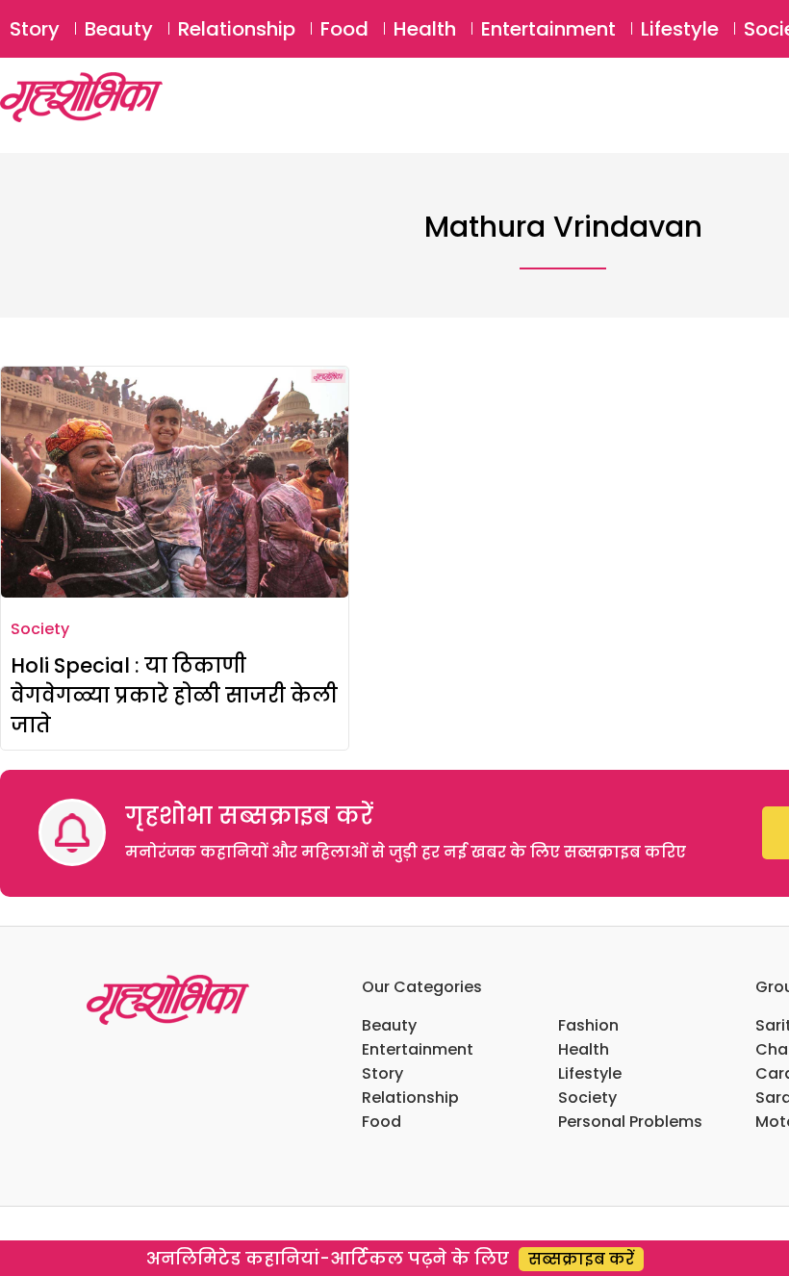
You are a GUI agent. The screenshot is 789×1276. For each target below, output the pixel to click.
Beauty (119, 28)
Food (344, 28)
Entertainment (548, 28)
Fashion (588, 1025)
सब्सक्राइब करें (581, 1259)
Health (425, 28)
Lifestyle (680, 28)
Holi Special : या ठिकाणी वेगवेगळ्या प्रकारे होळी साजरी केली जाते (174, 695)
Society (40, 629)
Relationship (236, 28)
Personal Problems (630, 1121)
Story (35, 28)
